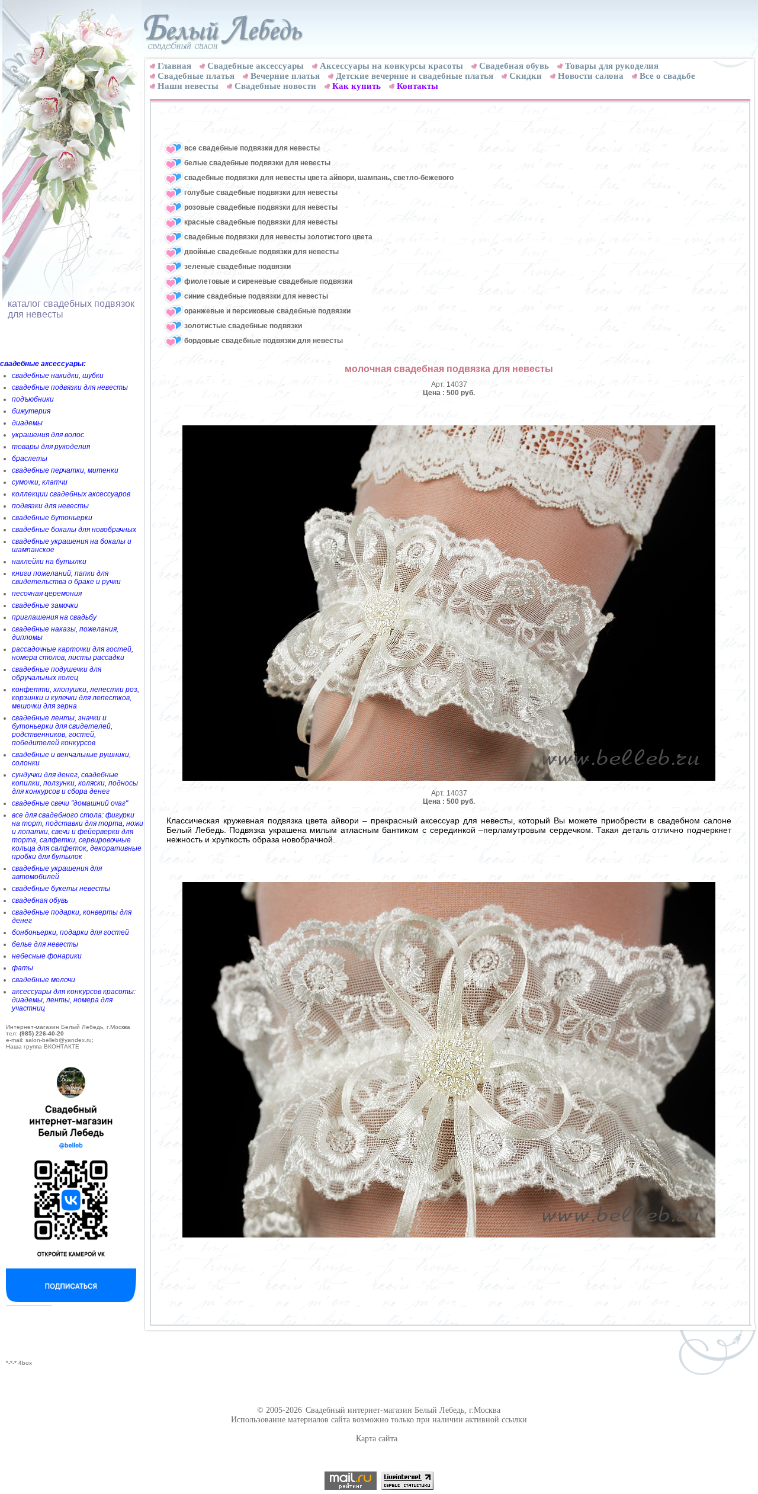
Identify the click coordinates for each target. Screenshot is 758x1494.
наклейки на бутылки (49, 561)
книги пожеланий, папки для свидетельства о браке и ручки (66, 577)
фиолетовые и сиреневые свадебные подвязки (268, 281)
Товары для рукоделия (612, 65)
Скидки (525, 76)
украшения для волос (48, 435)
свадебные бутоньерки (52, 518)
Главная (174, 65)
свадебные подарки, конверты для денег (71, 916)
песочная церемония (47, 593)
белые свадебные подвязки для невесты (257, 163)
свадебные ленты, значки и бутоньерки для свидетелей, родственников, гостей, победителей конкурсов (62, 730)
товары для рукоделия (51, 447)
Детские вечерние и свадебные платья (414, 76)
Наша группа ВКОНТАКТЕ (42, 1046)
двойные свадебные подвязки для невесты (261, 252)
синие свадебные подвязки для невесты (256, 296)
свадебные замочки (45, 605)
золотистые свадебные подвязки (243, 326)
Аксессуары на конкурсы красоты (391, 65)
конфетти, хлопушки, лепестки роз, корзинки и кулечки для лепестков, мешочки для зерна (75, 697)
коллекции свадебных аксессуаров (71, 494)
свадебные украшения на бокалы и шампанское (71, 545)
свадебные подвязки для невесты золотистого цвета (278, 237)
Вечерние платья (285, 76)
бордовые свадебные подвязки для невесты (263, 340)
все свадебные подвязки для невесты (252, 148)
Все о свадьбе (667, 76)
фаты (22, 968)
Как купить (356, 86)
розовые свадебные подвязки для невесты (261, 207)
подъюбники (33, 399)
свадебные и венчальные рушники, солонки (71, 759)
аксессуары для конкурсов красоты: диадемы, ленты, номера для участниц (74, 1000)
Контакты (417, 86)
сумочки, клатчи (40, 482)
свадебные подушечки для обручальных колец (56, 673)
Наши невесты (188, 86)
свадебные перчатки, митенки (65, 470)
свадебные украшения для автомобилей (57, 872)
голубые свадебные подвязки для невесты (261, 192)
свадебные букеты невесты (61, 888)
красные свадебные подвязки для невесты (261, 222)
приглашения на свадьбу (54, 617)
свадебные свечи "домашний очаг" (70, 803)
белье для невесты (45, 944)
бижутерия (31, 411)
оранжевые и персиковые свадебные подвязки (267, 311)
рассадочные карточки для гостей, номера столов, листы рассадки (72, 653)
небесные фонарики (47, 956)
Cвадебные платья (196, 76)
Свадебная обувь (514, 65)
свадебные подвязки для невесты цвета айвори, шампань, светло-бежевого (319, 178)
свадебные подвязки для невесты (70, 387)
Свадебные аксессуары (255, 65)
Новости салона (591, 76)
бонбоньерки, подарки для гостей (70, 932)
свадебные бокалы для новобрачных (74, 529)
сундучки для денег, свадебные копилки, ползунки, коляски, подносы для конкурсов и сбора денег (75, 783)
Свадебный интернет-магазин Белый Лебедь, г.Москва (403, 1410)
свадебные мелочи (43, 980)
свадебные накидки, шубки (58, 375)
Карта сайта (376, 1438)
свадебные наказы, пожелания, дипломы (65, 633)
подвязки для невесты (50, 506)
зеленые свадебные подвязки (237, 266)
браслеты (29, 458)
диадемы (27, 423)
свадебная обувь (40, 900)
